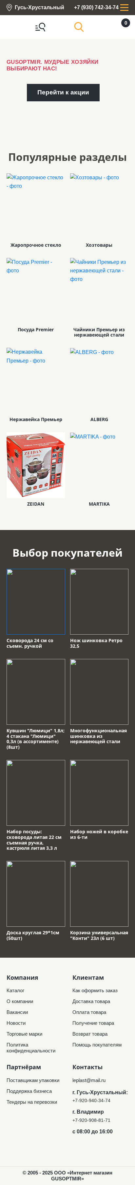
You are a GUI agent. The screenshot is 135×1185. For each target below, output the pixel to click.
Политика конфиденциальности (31, 1047)
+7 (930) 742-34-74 (96, 7)
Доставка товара (91, 1001)
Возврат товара (89, 1034)
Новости (16, 1023)
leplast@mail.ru (89, 1080)
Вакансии (17, 1012)
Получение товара (93, 1023)
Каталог (15, 990)
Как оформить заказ (95, 990)
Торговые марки (24, 1034)
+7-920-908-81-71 (91, 1120)
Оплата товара (89, 1012)
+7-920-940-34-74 (91, 1100)
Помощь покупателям (97, 1044)
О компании (20, 1001)
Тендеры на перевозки (32, 1102)
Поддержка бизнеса (29, 1091)
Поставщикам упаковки (33, 1080)
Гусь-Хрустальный (39, 7)
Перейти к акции (63, 92)
